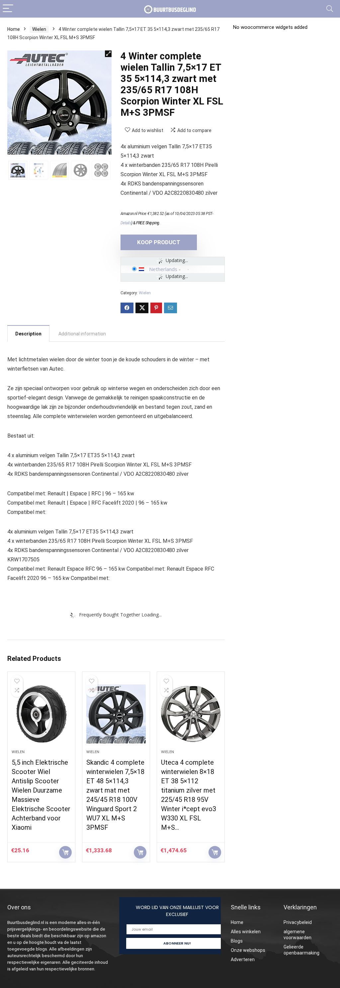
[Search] (330, 9)
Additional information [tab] (82, 333)
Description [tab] (28, 333)
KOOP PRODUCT (158, 242)
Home (13, 29)
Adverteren (243, 959)
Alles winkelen (246, 931)
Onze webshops (248, 950)
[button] (108, 53)
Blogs (237, 941)
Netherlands (163, 269)
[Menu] (8, 9)
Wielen (39, 29)
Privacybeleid (298, 922)
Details (126, 223)
